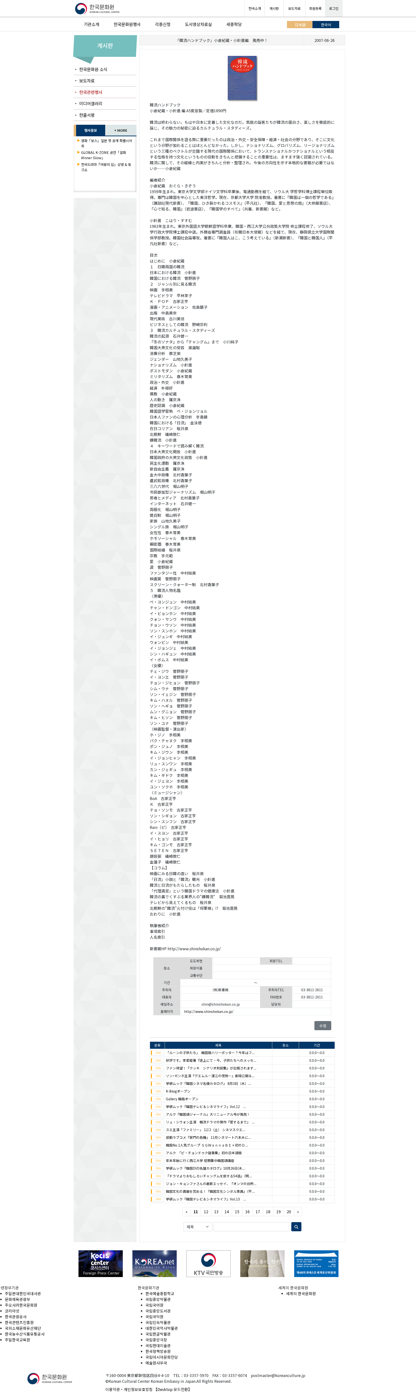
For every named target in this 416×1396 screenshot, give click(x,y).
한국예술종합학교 (159, 1293)
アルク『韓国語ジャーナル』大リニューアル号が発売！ (208, 1114)
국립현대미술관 (158, 1345)
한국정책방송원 (158, 1351)
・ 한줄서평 (84, 115)
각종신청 (162, 24)
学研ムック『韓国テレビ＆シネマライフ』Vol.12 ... (206, 1106)
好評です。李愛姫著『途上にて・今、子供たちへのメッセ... (211, 1060)
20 (289, 1211)
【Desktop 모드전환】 (173, 1389)
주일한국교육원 (17, 1340)
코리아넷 (12, 1311)
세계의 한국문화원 (301, 1293)
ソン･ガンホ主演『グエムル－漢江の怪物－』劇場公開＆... (210, 1075)
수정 (322, 1026)
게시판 (274, 8)
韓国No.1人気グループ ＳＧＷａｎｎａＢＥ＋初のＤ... (207, 1145)
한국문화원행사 (127, 24)
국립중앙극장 (156, 1340)
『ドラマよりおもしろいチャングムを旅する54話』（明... (209, 1175)
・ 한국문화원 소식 (90, 69)
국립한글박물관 (158, 1334)
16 (247, 1211)
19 (278, 1211)
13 (216, 1211)
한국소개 (254, 8)
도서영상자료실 (198, 24)
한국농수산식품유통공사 (25, 1334)
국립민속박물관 (158, 1322)
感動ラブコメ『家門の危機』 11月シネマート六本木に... (208, 1137)
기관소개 (91, 24)
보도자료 (294, 8)
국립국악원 (154, 1316)
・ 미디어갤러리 (88, 103)
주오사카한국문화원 (21, 1305)
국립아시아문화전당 (161, 1357)
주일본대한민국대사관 (23, 1293)
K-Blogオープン (178, 1091)
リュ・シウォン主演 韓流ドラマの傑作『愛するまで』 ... (210, 1122)
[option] (100, 1263)
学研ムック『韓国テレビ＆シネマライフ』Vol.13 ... (206, 1199)
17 (258, 1211)
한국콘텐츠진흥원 (19, 1322)
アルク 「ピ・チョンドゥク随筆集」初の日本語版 (204, 1152)
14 (227, 1211)
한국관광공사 (15, 1316)
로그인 (333, 8)
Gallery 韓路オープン (182, 1098)
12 (206, 1211)
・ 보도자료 (84, 81)
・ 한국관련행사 (88, 92)
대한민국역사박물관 (161, 1328)
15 (237, 1211)
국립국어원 (154, 1305)
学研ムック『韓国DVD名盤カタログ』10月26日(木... (205, 1168)
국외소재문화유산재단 (23, 1328)
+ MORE (120, 130)
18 (268, 1211)
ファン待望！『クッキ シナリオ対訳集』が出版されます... (211, 1068)
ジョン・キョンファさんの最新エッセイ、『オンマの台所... (211, 1183)
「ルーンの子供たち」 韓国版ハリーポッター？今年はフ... (210, 1052)
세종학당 (234, 24)
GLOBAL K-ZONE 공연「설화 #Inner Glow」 (103, 155)
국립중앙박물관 (158, 1299)
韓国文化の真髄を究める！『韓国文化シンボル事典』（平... (210, 1191)
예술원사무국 (156, 1363)
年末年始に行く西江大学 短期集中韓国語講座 (200, 1160)
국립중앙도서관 (158, 1311)
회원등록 (315, 8)
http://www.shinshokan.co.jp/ (209, 1011)
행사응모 (90, 130)
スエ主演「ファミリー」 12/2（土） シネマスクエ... (205, 1129)
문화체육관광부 (17, 1299)
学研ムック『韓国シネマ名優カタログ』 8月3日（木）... (208, 1083)
